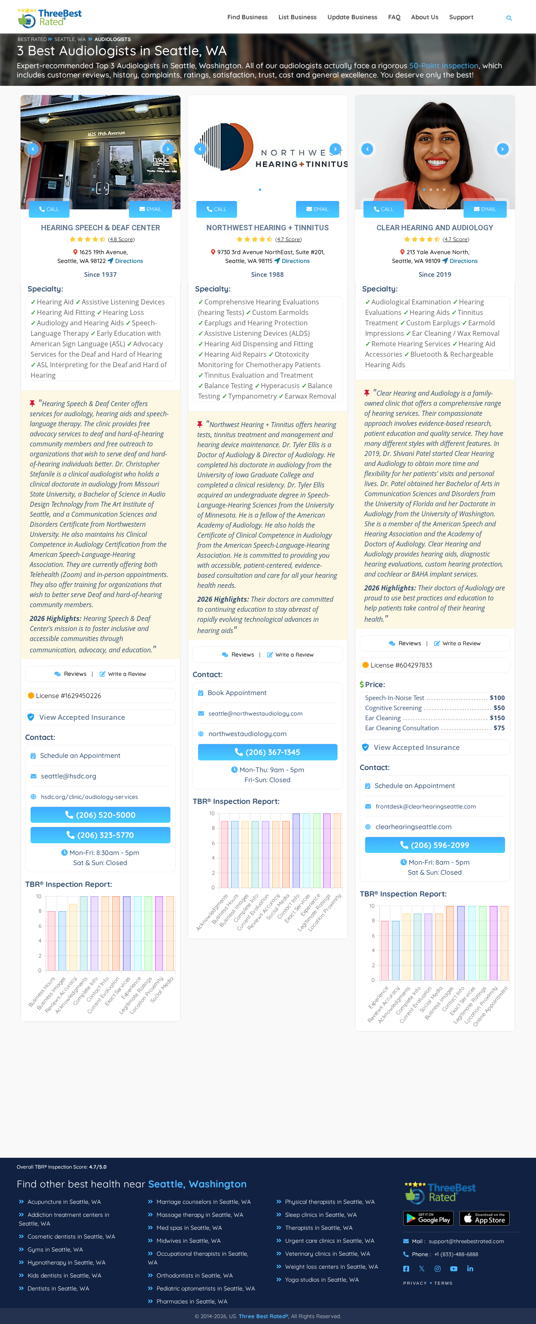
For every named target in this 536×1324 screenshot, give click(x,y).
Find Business (247, 17)
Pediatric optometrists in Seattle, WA (205, 1288)
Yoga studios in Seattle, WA (321, 1279)
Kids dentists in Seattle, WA (63, 1275)
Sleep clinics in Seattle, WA (320, 1214)
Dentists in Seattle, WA (57, 1288)
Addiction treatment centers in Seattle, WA (64, 1219)
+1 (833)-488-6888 (456, 1254)
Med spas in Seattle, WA (188, 1227)
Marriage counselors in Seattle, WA (203, 1202)
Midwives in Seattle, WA (188, 1240)
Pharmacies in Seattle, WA (191, 1301)
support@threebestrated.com (466, 1241)
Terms (443, 1283)
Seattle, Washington (197, 1183)
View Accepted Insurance (74, 717)
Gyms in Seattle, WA (54, 1249)
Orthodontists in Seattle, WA (194, 1275)
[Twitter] (422, 1269)
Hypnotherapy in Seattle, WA (66, 1262)
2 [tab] (99, 189)
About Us (424, 17)
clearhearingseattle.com (414, 826)
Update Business (352, 17)
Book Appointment (237, 692)
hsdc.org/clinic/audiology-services (89, 797)
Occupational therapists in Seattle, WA (198, 1258)
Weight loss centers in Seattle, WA (330, 1266)
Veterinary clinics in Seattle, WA (326, 1253)
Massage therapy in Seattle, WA (199, 1214)
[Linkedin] (470, 1269)
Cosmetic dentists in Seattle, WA (70, 1236)
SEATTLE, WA (70, 39)
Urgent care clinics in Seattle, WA (328, 1240)
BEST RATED (32, 39)
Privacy (415, 1283)
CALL (52, 209)
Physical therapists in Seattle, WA (329, 1202)
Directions (128, 261)
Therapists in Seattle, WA (318, 1227)
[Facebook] (406, 1269)
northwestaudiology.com (248, 733)
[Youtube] (454, 1269)
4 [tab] (444, 189)
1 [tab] (93, 189)
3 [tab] (106, 189)
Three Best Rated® (263, 1316)
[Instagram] (438, 1269)
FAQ (394, 17)
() (121, 239)
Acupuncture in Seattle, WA (63, 1202)
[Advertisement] (268, 1098)
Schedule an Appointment (80, 755)
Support (461, 17)
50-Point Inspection (444, 65)
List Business (297, 17)
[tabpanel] (100, 152)
